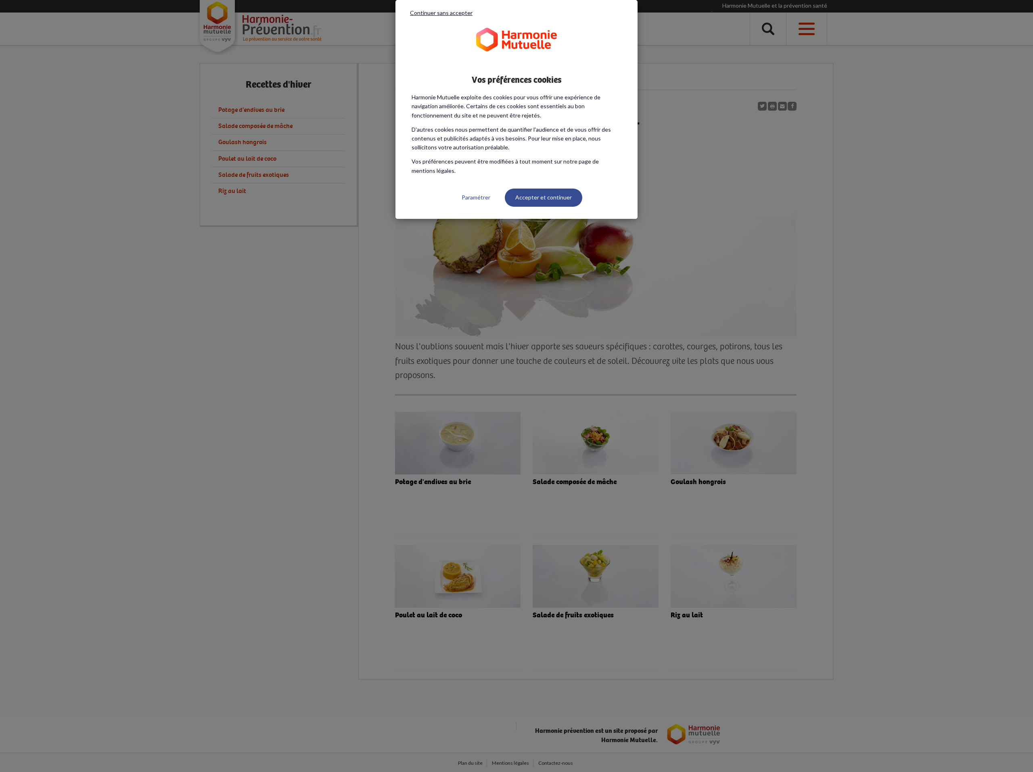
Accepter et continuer (543, 197)
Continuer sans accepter (441, 12)
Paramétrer (476, 197)
